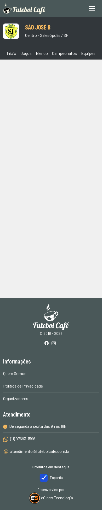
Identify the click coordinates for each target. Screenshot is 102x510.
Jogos (26, 53)
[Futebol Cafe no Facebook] (47, 343)
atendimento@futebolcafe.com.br (40, 451)
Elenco (42, 53)
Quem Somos (14, 373)
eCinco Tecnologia (56, 497)
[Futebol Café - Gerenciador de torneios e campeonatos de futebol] (24, 8)
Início (11, 53)
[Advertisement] (51, 118)
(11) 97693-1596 (22, 438)
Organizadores (15, 398)
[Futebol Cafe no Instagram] (55, 343)
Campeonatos (64, 53)
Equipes (88, 53)
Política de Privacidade (23, 385)
